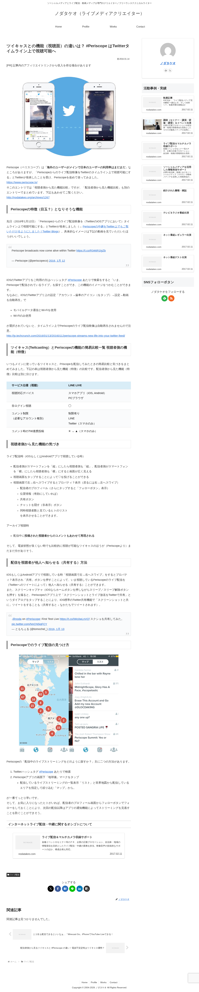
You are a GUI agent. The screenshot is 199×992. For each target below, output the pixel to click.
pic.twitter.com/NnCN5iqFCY (29, 624)
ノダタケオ (168, 63)
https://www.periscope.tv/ (22, 182)
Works (103, 982)
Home (85, 982)
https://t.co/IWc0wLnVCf (75, 619)
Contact (113, 982)
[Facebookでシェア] (58, 889)
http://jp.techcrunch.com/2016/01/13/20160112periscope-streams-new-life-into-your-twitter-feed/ (66, 335)
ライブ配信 (14, 875)
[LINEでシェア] (72, 889)
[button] (87, 889)
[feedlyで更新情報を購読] (166, 70)
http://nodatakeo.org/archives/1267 (28, 197)
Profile (94, 982)
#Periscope (75, 280)
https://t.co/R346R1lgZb (91, 250)
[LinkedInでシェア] (79, 889)
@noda (16, 619)
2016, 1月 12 (57, 260)
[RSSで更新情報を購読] (170, 70)
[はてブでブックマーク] (65, 889)
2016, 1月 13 (56, 629)
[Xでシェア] (51, 889)
